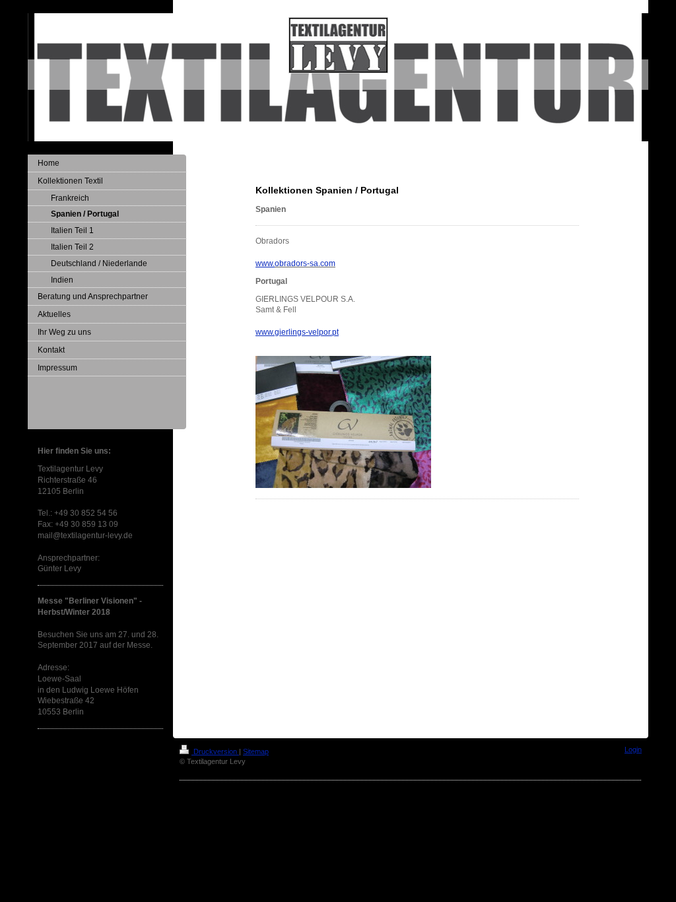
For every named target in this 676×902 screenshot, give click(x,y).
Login (633, 749)
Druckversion (215, 751)
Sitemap (256, 751)
